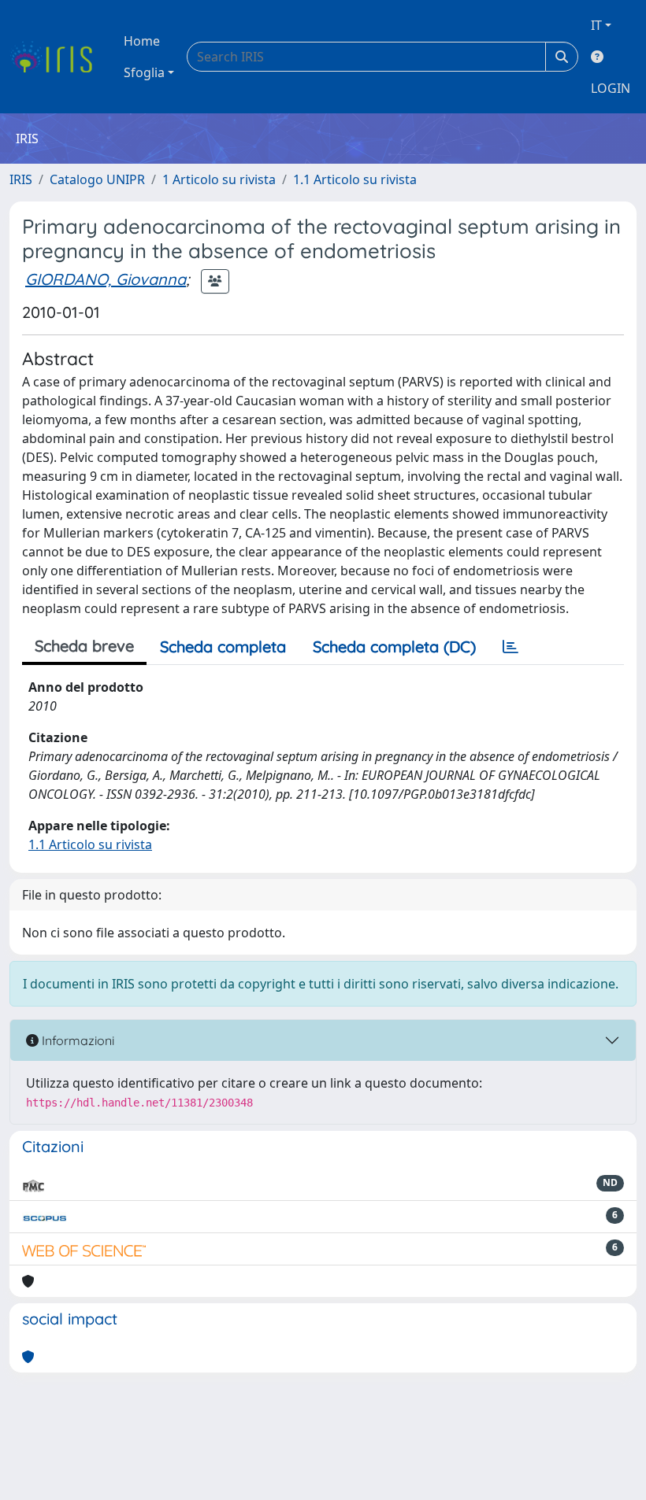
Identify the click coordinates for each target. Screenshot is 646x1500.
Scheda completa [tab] (223, 646)
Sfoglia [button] (144, 72)
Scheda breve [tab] (84, 646)
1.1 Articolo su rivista (355, 179)
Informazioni (76, 1040)
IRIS (20, 179)
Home (142, 41)
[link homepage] (57, 57)
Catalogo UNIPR (97, 179)
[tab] (510, 646)
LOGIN (610, 88)
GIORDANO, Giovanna (105, 279)
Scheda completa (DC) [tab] (394, 646)
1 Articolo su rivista (219, 179)
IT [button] (596, 25)
